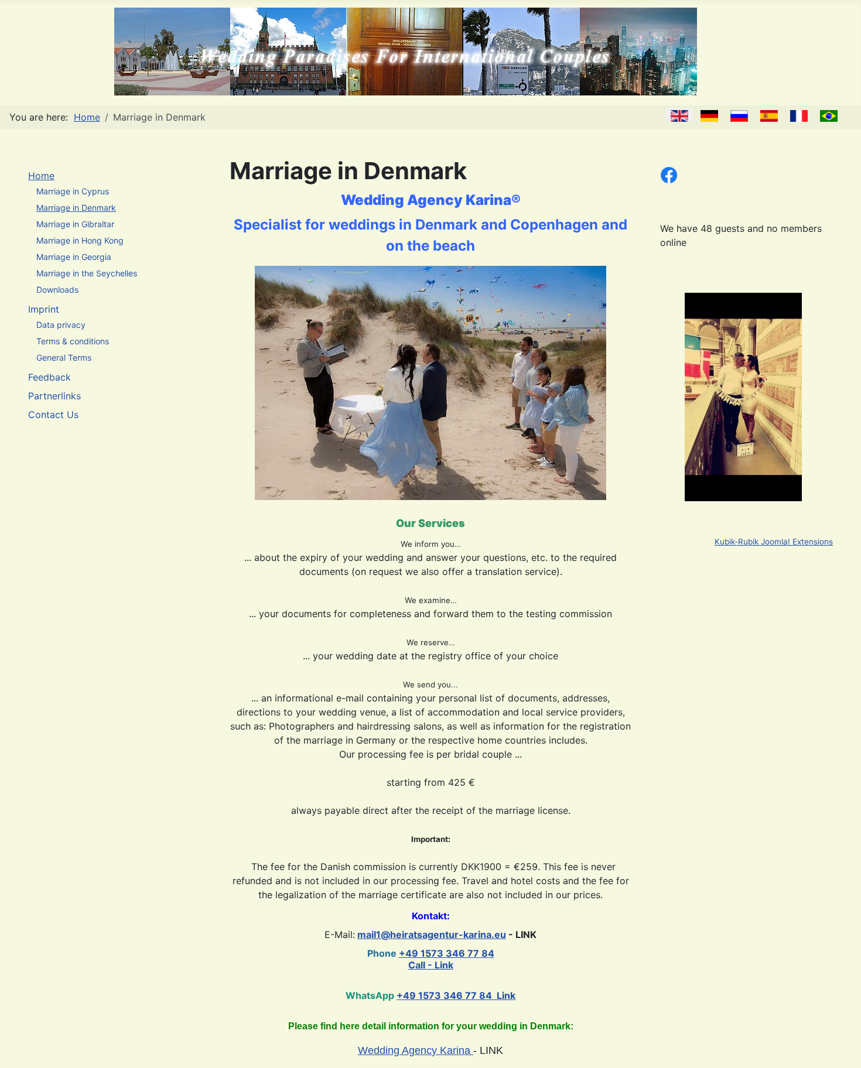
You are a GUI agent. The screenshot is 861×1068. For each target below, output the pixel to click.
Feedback (49, 377)
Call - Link (430, 965)
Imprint (43, 309)
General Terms (63, 357)
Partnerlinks (54, 396)
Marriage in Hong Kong (80, 240)
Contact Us (53, 414)
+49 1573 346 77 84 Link (456, 995)
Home (41, 176)
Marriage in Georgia (73, 257)
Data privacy (61, 325)
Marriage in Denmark (76, 208)
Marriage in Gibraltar (75, 224)
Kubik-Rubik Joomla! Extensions (774, 541)
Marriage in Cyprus (72, 191)
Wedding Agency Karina (415, 1050)
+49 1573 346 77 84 (446, 953)
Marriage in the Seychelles (86, 273)
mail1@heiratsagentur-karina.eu (431, 934)
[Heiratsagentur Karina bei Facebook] (669, 174)
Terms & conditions (72, 341)
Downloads (57, 290)
